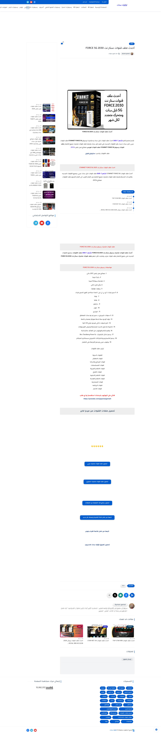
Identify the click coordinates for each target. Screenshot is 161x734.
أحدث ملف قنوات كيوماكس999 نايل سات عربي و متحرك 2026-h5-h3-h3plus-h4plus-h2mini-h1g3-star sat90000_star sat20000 (35, 153)
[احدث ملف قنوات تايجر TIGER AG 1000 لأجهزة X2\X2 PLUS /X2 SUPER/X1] (49, 163)
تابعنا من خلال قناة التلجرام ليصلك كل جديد (97, 517)
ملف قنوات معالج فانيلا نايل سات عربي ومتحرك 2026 (35, 142)
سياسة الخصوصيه (94, 2)
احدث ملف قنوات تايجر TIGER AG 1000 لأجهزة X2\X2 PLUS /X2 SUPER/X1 (35, 164)
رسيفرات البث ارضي (31, 7)
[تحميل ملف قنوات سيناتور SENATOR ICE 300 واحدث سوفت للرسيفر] (49, 206)
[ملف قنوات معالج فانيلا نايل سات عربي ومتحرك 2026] (49, 140)
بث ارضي (110, 692)
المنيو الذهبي (128, 692)
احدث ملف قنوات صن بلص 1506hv (36, 174)
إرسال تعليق (127, 659)
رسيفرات (120, 700)
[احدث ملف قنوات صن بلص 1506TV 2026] (49, 118)
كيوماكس (104, 713)
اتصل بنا (104, 2)
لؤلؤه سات (122, 5)
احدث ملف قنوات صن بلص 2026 (36, 108)
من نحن (85, 2)
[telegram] (27, 2)
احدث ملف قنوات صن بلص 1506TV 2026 (35, 119)
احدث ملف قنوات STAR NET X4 (122, 204)
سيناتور (129, 705)
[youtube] (31, 2)
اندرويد (119, 692)
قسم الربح (128, 709)
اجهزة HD (76, 7)
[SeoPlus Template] (133, 730)
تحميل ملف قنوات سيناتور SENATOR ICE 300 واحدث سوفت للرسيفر (35, 207)
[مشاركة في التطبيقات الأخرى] (109, 595)
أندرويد (41, 7)
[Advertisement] (80, 28)
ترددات (113, 696)
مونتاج (117, 721)
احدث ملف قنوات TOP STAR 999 (122, 198)
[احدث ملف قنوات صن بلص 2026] (49, 108)
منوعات (108, 717)
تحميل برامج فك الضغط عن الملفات (97, 503)
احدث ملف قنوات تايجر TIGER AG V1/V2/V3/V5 (36, 196)
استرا (102, 688)
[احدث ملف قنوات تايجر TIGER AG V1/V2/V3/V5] (49, 195)
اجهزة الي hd (111, 688)
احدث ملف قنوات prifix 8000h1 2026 (35, 184)
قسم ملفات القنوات (126, 713)
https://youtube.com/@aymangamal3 (97, 399)
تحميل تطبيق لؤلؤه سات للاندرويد (97, 545)
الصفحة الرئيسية (101, 7)
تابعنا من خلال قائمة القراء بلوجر (97, 531)
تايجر (130, 696)
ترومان (104, 696)
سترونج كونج (90, 154)
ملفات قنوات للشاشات (125, 717)
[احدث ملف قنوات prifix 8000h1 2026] (49, 184)
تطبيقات (129, 700)
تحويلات (122, 696)
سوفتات (104, 700)
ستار (131, 43)
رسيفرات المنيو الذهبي (52, 7)
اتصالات (83, 7)
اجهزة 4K (91, 7)
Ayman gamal (126, 53)
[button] (126, 595)
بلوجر (21, 7)
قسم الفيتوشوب (111, 709)
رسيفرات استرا (67, 7)
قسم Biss (113, 713)
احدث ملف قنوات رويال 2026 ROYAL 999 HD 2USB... (116, 210)
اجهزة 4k (121, 688)
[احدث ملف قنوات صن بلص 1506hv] (49, 174)
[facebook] (34, 2)
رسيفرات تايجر (13, 7)
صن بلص (118, 705)
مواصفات (129, 721)
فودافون (106, 705)
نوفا (106, 721)
